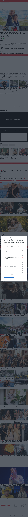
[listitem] (14, 260)
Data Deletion (10, 279)
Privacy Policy (17, 279)
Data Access (14, 279)
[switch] (22, 250)
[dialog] (14, 258)
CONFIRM (9, 277)
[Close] (25, 237)
